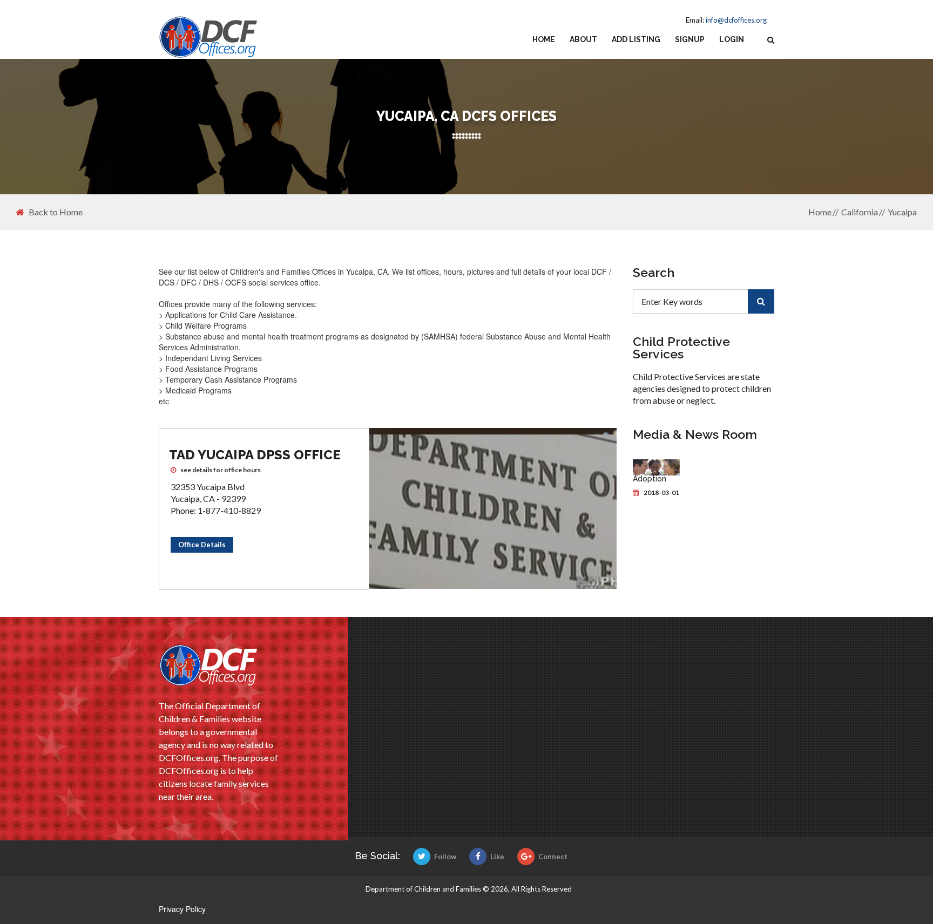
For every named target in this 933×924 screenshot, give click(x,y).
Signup (690, 39)
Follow (445, 856)
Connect (552, 856)
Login (731, 39)
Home (543, 39)
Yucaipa (902, 212)
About (583, 39)
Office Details (202, 544)
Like (497, 856)
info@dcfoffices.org (736, 20)
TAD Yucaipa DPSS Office (255, 455)
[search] (761, 301)
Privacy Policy (182, 908)
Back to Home (56, 212)
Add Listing (636, 39)
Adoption (649, 478)
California (859, 212)
